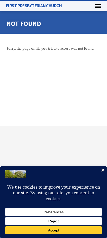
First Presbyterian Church (34, 6)
